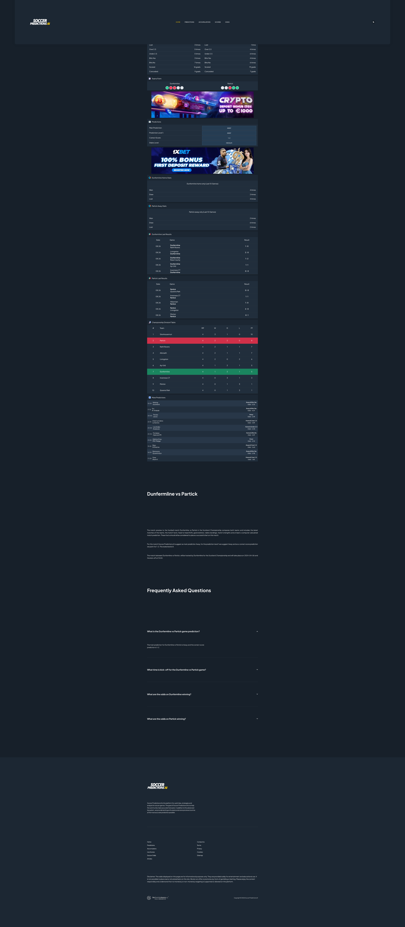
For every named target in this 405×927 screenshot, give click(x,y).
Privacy (199, 849)
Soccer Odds (151, 855)
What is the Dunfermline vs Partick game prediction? (173, 631)
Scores (218, 22)
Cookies (200, 852)
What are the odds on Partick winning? (166, 718)
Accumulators (151, 849)
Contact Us (200, 842)
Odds (227, 22)
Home (149, 842)
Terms (199, 845)
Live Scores (151, 852)
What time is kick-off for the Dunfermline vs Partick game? (176, 669)
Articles (149, 859)
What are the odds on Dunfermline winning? (169, 694)
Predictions (151, 845)
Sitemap (200, 855)
